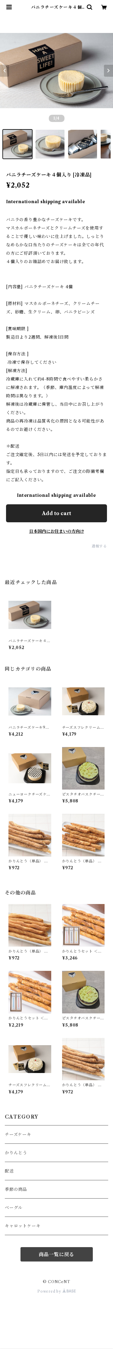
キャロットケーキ (22, 1226)
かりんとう (16, 1152)
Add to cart (56, 513)
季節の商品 (16, 1189)
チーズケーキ (18, 1134)
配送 (9, 1171)
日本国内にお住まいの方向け (56, 531)
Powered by (49, 1291)
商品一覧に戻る (56, 1254)
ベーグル (14, 1207)
